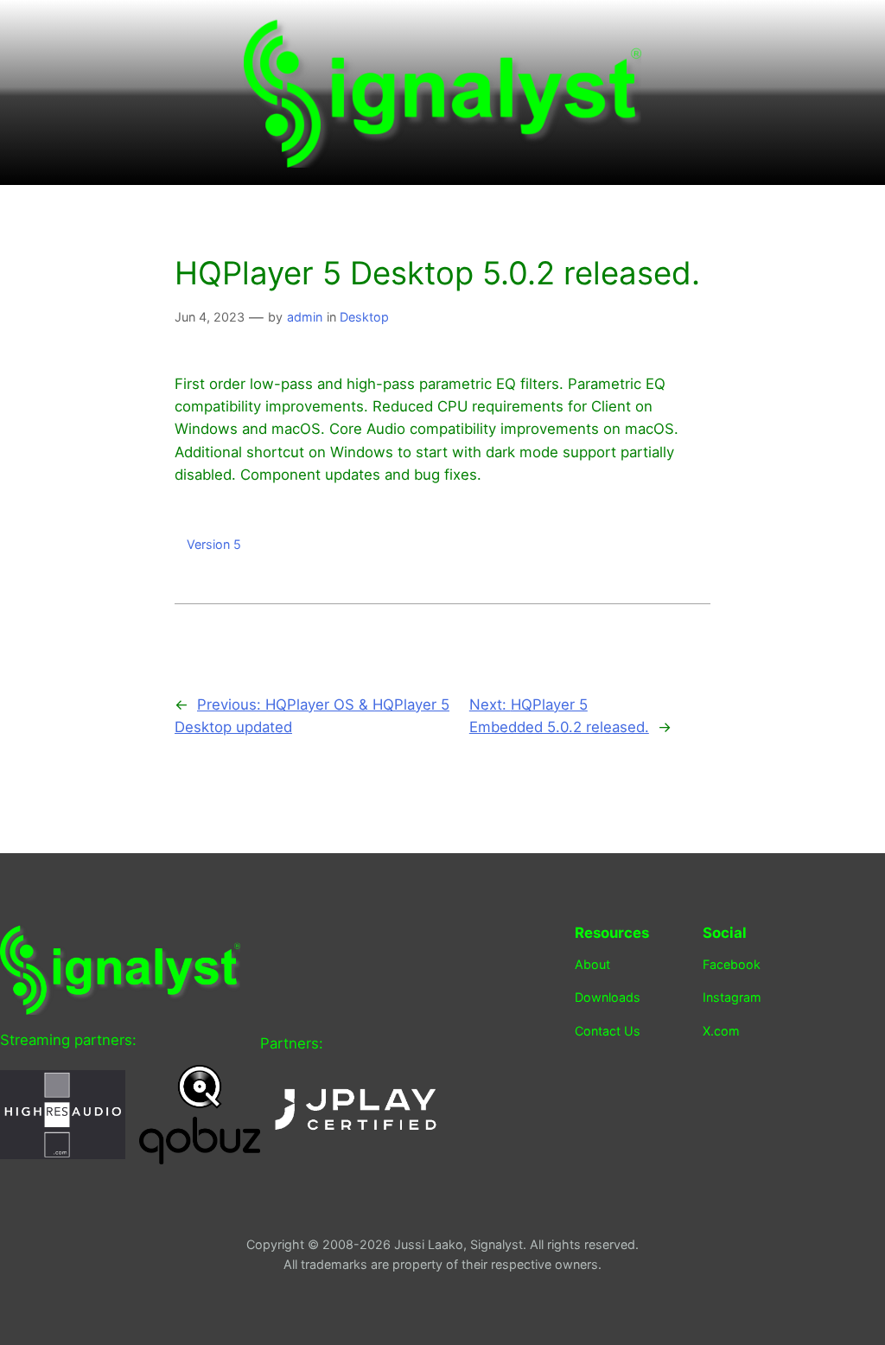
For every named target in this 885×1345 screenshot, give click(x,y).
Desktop (364, 316)
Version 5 (214, 544)
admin (304, 316)
